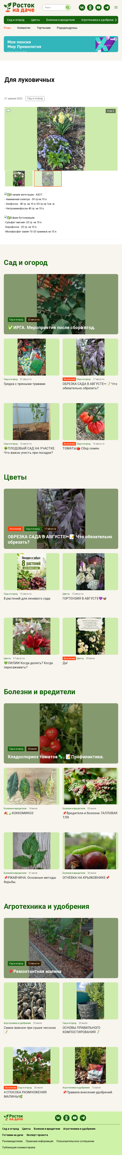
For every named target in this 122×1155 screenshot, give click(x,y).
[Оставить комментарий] (8, 111)
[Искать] (68, 7)
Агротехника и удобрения (46, 906)
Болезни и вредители (39, 691)
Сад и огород (35, 98)
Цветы (15, 477)
